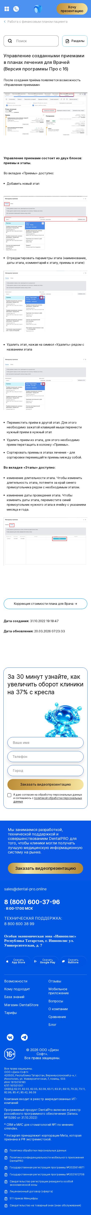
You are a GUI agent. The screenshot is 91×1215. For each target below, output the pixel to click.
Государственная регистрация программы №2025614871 (47, 1167)
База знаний (14, 997)
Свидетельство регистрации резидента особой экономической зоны (41, 1183)
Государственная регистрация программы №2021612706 (47, 1174)
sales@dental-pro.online (25, 889)
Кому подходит (17, 989)
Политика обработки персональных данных (38, 1150)
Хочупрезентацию (72, 9)
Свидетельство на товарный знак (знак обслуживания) (45, 1205)
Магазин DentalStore (21, 1005)
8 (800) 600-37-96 (32, 902)
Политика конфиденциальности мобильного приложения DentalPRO (47, 1159)
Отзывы (54, 981)
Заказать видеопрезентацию (45, 784)
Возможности (15, 981)
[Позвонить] (16, 9)
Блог (52, 1025)
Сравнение (57, 1017)
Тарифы (10, 1013)
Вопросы (55, 1001)
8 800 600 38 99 (19, 924)
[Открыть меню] (6, 9)
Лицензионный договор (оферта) (31, 1191)
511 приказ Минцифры (24, 1198)
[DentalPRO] (38, 9)
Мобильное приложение (58, 991)
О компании (58, 1009)
